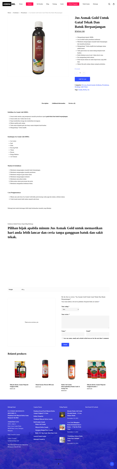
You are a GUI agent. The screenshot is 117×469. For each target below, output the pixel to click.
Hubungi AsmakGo (39, 439)
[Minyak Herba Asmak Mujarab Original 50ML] (20, 369)
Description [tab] (45, 103)
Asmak (80, 89)
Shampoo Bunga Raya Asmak (44, 430)
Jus (88, 89)
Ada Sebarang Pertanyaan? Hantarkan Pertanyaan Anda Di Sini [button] (18, 446)
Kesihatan (16, 12)
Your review (65, 314)
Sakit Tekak (84, 87)
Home (9, 12)
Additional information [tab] (58, 103)
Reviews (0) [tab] (72, 103)
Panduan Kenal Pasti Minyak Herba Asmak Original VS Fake (44, 412)
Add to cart (82, 79)
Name (63, 331)
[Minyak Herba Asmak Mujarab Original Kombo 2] (97, 369)
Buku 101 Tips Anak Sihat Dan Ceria (46, 433)
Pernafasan (24, 12)
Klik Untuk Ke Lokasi (14, 434)
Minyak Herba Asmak (41, 427)
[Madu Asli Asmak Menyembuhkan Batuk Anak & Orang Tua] (71, 369)
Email (88, 331)
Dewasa (84, 85)
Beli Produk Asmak (39, 422)
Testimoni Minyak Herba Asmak (43, 419)
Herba (85, 89)
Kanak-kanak (91, 85)
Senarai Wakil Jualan (40, 436)
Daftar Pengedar (38, 416)
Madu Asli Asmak (40, 424)
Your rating (65, 306)
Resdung (77, 87)
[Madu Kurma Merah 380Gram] (45, 369)
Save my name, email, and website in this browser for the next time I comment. (86, 338)
